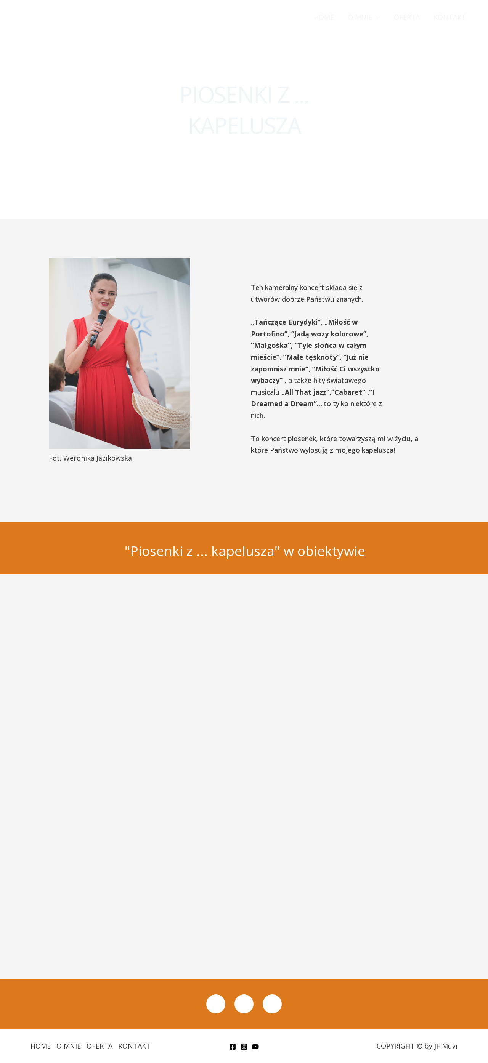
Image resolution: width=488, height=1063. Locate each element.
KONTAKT (449, 17)
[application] (376, 17)
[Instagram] (244, 1046)
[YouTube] (255, 1046)
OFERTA (407, 17)
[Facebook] (232, 1046)
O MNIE (360, 17)
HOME (324, 17)
